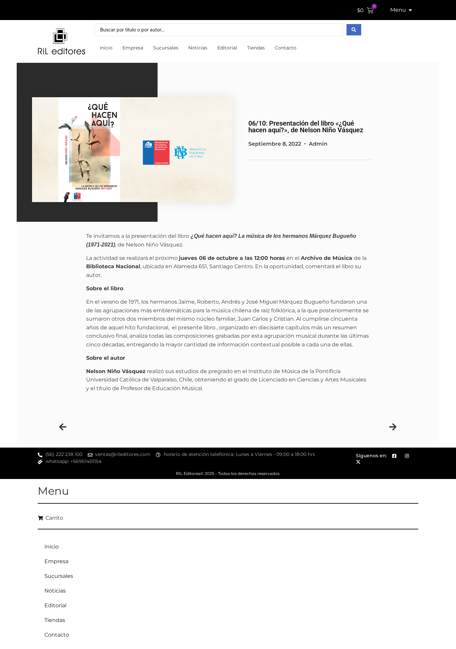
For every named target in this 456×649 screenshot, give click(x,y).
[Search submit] (354, 29)
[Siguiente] (312, 427)
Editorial (227, 48)
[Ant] (143, 427)
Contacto (285, 48)
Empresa (133, 48)
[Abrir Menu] (410, 10)
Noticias (197, 48)
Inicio (106, 48)
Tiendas (256, 48)
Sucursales (165, 48)
